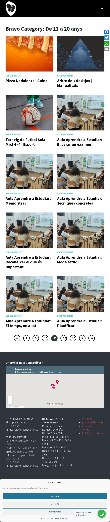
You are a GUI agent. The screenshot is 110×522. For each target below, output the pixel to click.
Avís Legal (87, 419)
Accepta (55, 496)
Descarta (55, 503)
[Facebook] (106, 32)
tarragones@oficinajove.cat (57, 465)
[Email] (106, 49)
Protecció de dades (61, 518)
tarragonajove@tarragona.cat (22, 429)
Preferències (55, 511)
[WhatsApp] (106, 43)
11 (55, 338)
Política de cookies (47, 518)
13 (73, 338)
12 (64, 338)
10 (45, 338)
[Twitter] (106, 37)
